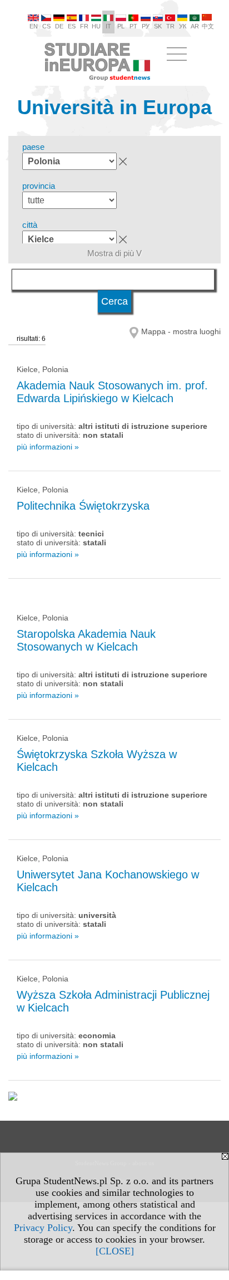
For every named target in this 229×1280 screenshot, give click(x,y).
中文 (208, 26)
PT (133, 26)
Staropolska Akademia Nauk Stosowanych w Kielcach (86, 640)
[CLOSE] (115, 1251)
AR (195, 26)
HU (96, 26)
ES (72, 26)
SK (158, 26)
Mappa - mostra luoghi (181, 331)
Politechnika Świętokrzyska (83, 506)
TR (170, 26)
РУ (146, 26)
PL (121, 26)
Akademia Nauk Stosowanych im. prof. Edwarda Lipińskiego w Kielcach (112, 391)
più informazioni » (48, 446)
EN (33, 26)
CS (46, 26)
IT (108, 26)
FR (84, 26)
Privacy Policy (43, 1227)
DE (59, 26)
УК (182, 26)
